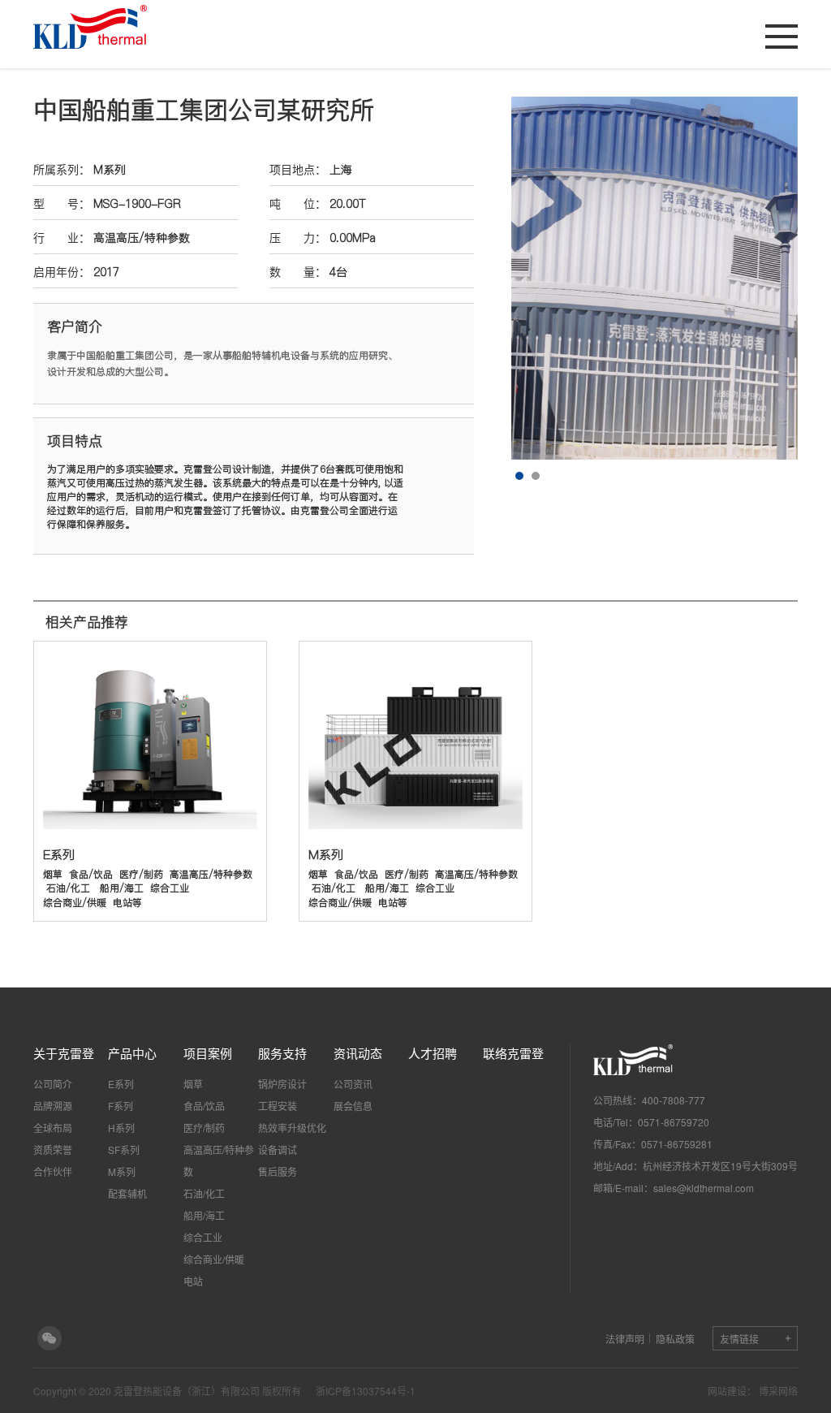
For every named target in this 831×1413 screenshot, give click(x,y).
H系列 (121, 1127)
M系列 (109, 170)
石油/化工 (204, 1193)
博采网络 (778, 1391)
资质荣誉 (52, 1149)
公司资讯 (353, 1084)
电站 (193, 1281)
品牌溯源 (52, 1106)
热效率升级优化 (292, 1127)
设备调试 (277, 1149)
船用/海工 (204, 1215)
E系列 (121, 1084)
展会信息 (353, 1106)
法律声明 (624, 1339)
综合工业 (202, 1237)
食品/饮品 (204, 1106)
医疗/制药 (204, 1127)
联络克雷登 (513, 1052)
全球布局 (52, 1127)
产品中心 (132, 1052)
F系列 (120, 1106)
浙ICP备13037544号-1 (366, 1391)
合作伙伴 (52, 1171)
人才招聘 (432, 1052)
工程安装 (277, 1106)
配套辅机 (127, 1193)
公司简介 (52, 1084)
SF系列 (124, 1149)
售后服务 (277, 1171)
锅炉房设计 (282, 1084)
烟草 (193, 1084)
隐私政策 (675, 1339)
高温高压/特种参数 (218, 1160)
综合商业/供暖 (213, 1259)
